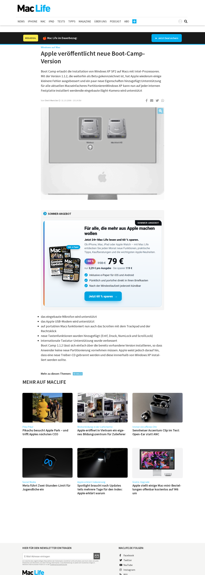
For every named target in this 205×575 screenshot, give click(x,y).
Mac (43, 21)
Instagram (129, 569)
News (21, 21)
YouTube (128, 565)
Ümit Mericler (51, 100)
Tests (61, 21)
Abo (126, 21)
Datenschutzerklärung (58, 564)
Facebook (128, 555)
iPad (51, 21)
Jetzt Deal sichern (168, 38)
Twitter (127, 560)
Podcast (115, 21)
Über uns (100, 21)
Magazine (85, 21)
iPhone (32, 21)
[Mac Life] (61, 572)
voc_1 (79, 373)
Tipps (71, 21)
